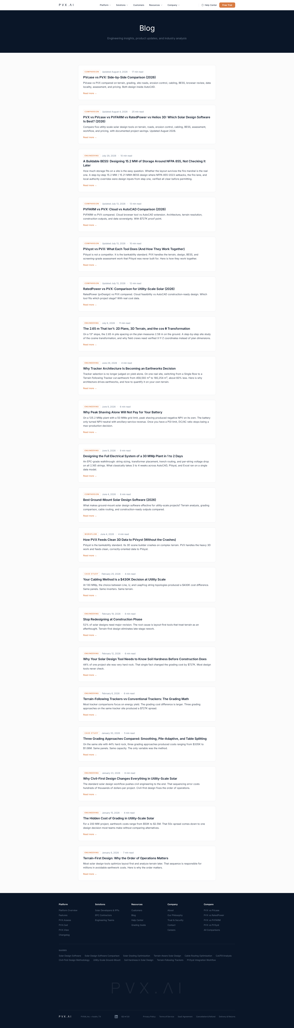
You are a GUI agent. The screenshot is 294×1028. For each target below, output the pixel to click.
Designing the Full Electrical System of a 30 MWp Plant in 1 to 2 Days (133, 456)
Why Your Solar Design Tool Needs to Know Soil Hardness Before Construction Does (145, 659)
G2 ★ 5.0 (125, 1016)
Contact (171, 925)
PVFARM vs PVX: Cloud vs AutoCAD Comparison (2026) (124, 209)
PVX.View (64, 930)
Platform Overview (68, 910)
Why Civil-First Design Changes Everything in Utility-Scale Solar (130, 778)
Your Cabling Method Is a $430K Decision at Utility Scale (124, 579)
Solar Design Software (70, 955)
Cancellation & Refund (205, 1016)
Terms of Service (166, 1016)
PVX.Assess (65, 920)
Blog (133, 915)
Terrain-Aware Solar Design (167, 955)
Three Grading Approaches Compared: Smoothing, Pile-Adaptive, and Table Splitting (145, 739)
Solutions (121, 5)
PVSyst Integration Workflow (201, 960)
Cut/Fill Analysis (224, 955)
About (171, 910)
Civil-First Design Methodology (74, 960)
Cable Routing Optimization (198, 955)
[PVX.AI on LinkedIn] (116, 1016)
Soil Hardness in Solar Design (138, 960)
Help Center (211, 5)
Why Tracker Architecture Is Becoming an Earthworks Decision (129, 368)
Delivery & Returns (227, 1016)
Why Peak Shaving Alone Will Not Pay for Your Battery (122, 412)
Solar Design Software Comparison (102, 955)
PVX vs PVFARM (212, 920)
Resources (154, 5)
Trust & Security (175, 920)
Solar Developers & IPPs (107, 910)
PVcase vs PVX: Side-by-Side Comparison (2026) (119, 77)
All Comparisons (212, 930)
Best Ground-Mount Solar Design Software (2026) (119, 500)
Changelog (64, 934)
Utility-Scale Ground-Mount (107, 960)
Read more (90, 93)
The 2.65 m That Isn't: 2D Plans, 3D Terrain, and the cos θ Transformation (136, 328)
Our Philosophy (175, 915)
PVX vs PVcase (211, 910)
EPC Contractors (103, 915)
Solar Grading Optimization (136, 955)
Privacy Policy (149, 1016)
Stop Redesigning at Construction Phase (112, 619)
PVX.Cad (63, 925)
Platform (104, 5)
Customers (138, 5)
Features (63, 915)
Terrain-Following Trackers (170, 960)
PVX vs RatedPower (214, 915)
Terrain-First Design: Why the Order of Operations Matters (125, 858)
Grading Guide (138, 925)
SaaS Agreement (185, 1016)
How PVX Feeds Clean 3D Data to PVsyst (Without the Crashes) (129, 540)
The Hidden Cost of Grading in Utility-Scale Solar (118, 818)
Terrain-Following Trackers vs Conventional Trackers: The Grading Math (136, 699)
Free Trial (227, 5)
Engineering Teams (104, 920)
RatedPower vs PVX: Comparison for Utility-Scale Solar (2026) (129, 289)
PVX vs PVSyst (211, 925)
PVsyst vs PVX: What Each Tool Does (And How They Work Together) (134, 249)
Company (172, 5)
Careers (171, 930)
